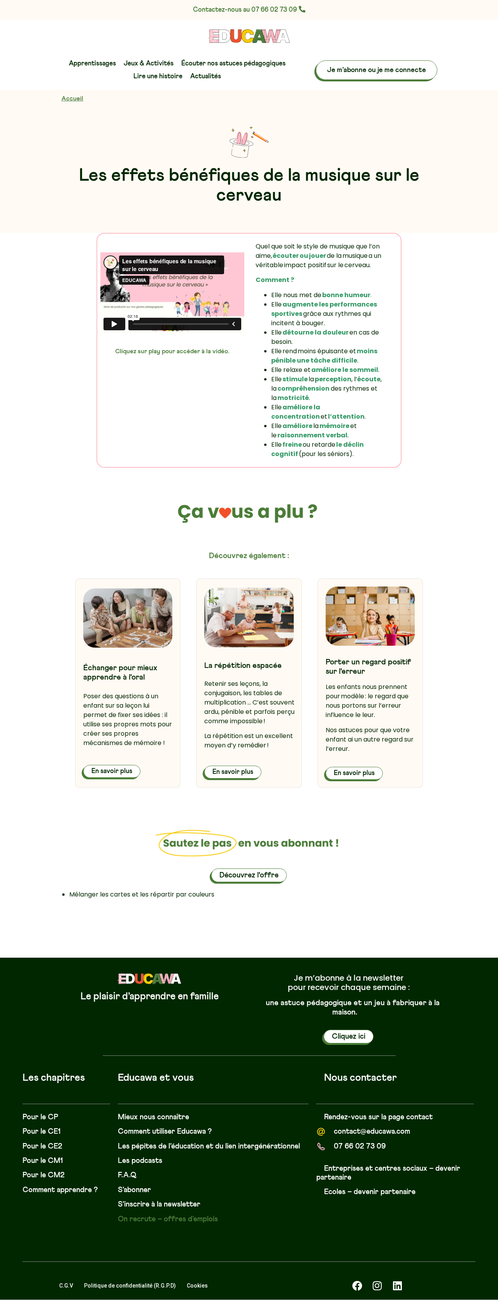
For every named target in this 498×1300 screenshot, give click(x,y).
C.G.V (66, 1285)
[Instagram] (377, 1285)
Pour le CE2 (42, 1146)
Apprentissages (92, 63)
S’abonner (134, 1190)
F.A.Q (127, 1175)
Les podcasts (140, 1160)
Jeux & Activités (149, 63)
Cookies (197, 1285)
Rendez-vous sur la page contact (378, 1117)
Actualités (205, 76)
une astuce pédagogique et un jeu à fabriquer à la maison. (353, 1007)
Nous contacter (360, 1078)
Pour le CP (40, 1117)
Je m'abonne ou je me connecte (376, 70)
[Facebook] (357, 1285)
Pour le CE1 (42, 1131)
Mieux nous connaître (153, 1117)
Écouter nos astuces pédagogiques (233, 63)
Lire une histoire (157, 76)
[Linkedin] (398, 1285)
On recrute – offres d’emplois (168, 1219)
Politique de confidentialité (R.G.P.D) (130, 1285)
